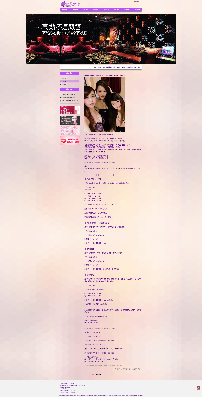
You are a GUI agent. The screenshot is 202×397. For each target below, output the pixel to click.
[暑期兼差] (70, 120)
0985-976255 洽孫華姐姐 (68, 94)
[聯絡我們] (101, 38)
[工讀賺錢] (70, 130)
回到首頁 (64, 9)
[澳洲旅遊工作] (70, 140)
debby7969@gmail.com (68, 97)
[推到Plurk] (93, 374)
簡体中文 (140, 1)
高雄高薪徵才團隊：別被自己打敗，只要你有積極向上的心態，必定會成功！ (104, 365)
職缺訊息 (106, 9)
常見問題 (95, 9)
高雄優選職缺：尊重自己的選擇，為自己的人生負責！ (128, 369)
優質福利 (116, 9)
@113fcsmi (67, 387)
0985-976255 (82, 385)
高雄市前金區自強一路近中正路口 (69, 101)
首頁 (95, 67)
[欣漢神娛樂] (70, 4)
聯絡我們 (137, 9)
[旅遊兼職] (70, 110)
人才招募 (100, 67)
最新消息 (126, 9)
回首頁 (135, 1)
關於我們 (75, 9)
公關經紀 (85, 9)
